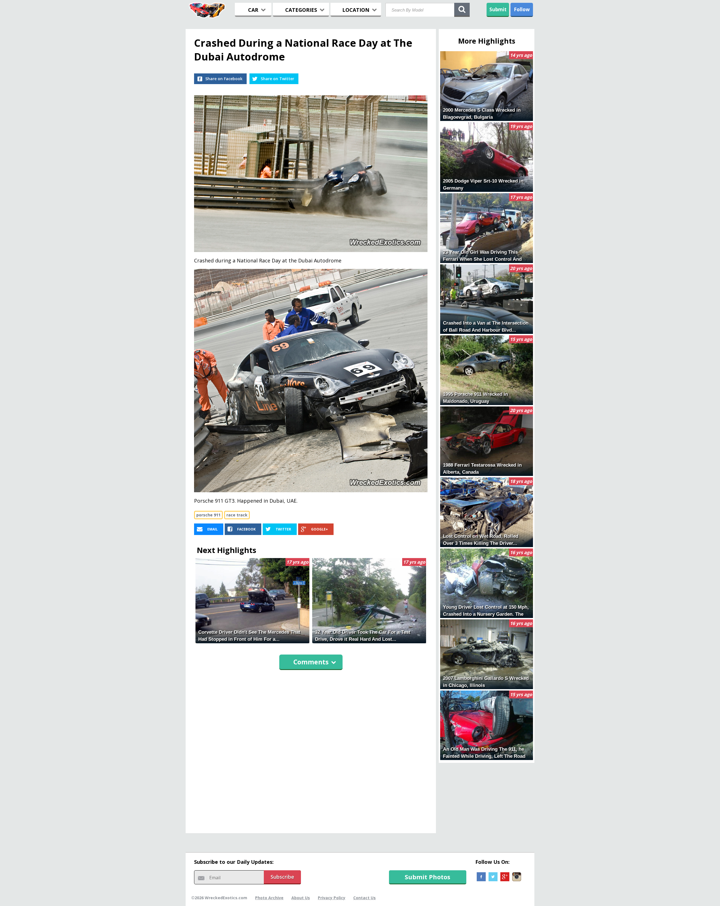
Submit (498, 9)
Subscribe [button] (282, 876)
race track (237, 515)
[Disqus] (311, 749)
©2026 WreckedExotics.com (219, 897)
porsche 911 (208, 515)
